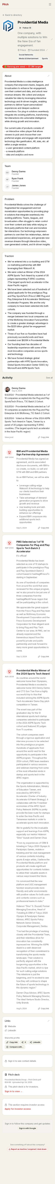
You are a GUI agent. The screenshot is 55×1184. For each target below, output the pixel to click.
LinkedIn (12, 1030)
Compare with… (16, 1047)
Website (12, 1026)
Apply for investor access (18, 1109)
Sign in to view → (13, 1091)
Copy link (45, 437)
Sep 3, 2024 (21, 656)
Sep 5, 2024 (21, 528)
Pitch (5, 4)
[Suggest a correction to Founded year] (46, 50)
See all (49, 377)
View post (9, 437)
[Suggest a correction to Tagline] (52, 39)
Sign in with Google (27, 1128)
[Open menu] (50, 4)
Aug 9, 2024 (21, 1008)
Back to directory (13, 15)
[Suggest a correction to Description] (48, 76)
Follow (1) (27, 28)
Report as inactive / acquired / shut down (28, 1149)
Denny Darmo (19, 388)
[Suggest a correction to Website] (48, 1021)
